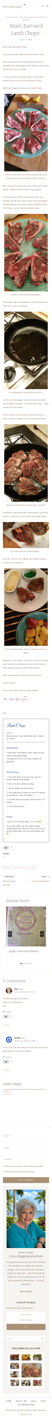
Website (7, 1159)
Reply (7, 1025)
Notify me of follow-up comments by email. (24, 1166)
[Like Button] (6, 847)
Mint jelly (8, 868)
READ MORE (26, 1291)
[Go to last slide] (10, 934)
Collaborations (26, 1405)
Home (8, 1401)
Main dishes (40, 17)
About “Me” (21, 1401)
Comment (8, 1094)
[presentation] (26, 926)
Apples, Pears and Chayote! (24, 951)
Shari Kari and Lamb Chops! (25, 868)
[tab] (21, 963)
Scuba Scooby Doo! (40, 879)
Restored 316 (26, 1414)
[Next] (42, 934)
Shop (43, 1401)
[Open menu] (42, 6)
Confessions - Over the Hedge (19, 17)
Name (7, 1136)
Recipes (26, 20)
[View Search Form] (47, 6)
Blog (34, 1401)
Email (7, 1147)
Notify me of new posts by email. (19, 1172)
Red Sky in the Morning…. (9, 881)
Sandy (17, 1037)
